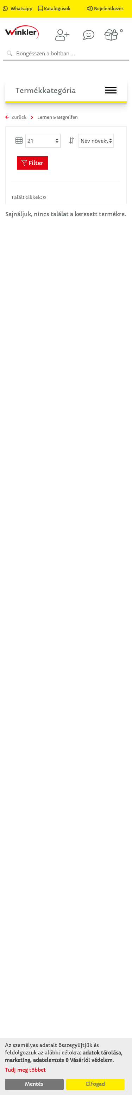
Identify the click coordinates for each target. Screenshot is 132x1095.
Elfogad (95, 1084)
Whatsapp (21, 8)
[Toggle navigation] (111, 90)
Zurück (18, 117)
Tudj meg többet (25, 1070)
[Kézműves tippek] (88, 35)
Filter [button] (35, 162)
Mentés (34, 1084)
